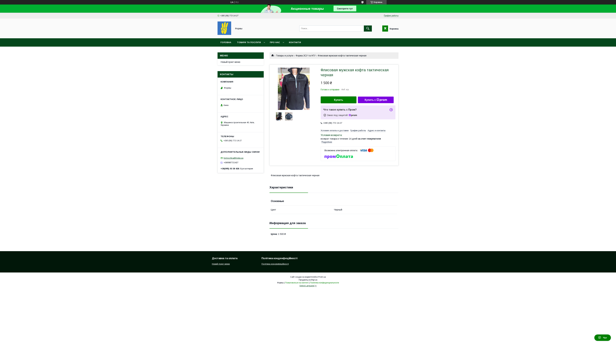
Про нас (275, 42)
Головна (225, 42)
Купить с (370, 100)
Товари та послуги (249, 42)
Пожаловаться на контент (296, 283)
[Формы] (224, 34)
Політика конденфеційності (275, 264)
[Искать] (368, 28)
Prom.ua (322, 277)
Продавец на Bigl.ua (308, 280)
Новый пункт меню (230, 62)
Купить (338, 100)
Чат (605, 337)
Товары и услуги (284, 55)
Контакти (295, 42)
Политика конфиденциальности (324, 283)
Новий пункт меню (221, 264)
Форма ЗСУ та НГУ (306, 55)
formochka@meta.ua (233, 158)
